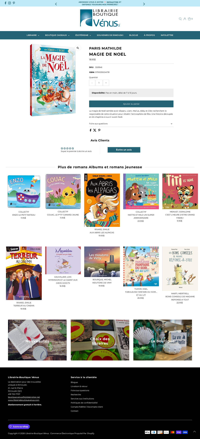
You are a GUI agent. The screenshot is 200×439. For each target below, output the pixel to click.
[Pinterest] (14, 3)
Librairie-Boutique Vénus (37, 433)
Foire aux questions (98, 123)
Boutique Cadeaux (56, 35)
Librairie (32, 35)
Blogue (133, 35)
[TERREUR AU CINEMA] (24, 273)
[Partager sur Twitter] (95, 131)
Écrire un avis (124, 149)
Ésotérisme (82, 35)
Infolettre (167, 35)
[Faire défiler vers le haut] (194, 431)
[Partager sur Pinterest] (99, 131)
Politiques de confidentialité (84, 403)
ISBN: (92, 72)
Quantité (93, 77)
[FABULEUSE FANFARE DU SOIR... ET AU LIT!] (141, 266)
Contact (74, 411)
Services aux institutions (82, 398)
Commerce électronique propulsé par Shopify (72, 433)
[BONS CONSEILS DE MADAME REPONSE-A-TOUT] (180, 268)
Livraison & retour (79, 386)
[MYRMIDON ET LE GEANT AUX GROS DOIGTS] (63, 260)
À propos (149, 35)
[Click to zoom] (78, 48)
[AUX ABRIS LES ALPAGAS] (102, 200)
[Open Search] (180, 19)
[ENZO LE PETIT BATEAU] (24, 191)
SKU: (91, 67)
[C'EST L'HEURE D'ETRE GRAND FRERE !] (180, 191)
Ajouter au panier (131, 104)
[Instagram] (9, 3)
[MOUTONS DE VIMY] (102, 261)
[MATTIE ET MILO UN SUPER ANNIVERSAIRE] (141, 191)
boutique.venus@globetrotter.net (24, 397)
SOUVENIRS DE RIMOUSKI (110, 35)
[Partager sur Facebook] (91, 131)
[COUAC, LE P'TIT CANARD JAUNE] (63, 191)
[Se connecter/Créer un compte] (185, 19)
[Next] (144, 3)
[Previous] (56, 3)
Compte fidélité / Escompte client (87, 407)
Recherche (76, 394)
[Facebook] (5, 3)
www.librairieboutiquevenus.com (23, 400)
